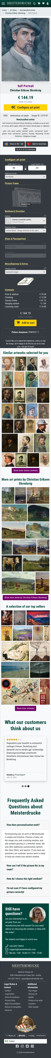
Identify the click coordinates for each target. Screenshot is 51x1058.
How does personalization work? (23, 824)
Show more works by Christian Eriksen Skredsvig (25, 597)
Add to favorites (38, 144)
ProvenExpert (20, 775)
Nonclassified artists (27, 10)
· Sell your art (32, 994)
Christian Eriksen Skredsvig (15, 13)
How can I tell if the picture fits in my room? (25, 867)
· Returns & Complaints (12, 1007)
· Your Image (32, 991)
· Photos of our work (35, 1000)
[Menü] (3, 3)
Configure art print (27, 107)
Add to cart (27, 322)
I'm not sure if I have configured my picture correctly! (24, 890)
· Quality (31, 997)
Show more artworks (25, 708)
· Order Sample (33, 1007)
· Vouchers (31, 1004)
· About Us (8, 1010)
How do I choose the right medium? (24, 878)
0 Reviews (31, 149)
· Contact (7, 991)
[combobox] (25, 177)
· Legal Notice (9, 994)
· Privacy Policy (9, 1000)
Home (4, 10)
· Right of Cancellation (12, 1004)
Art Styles (13, 10)
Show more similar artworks (25, 470)
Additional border (11, 173)
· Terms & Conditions (11, 997)
